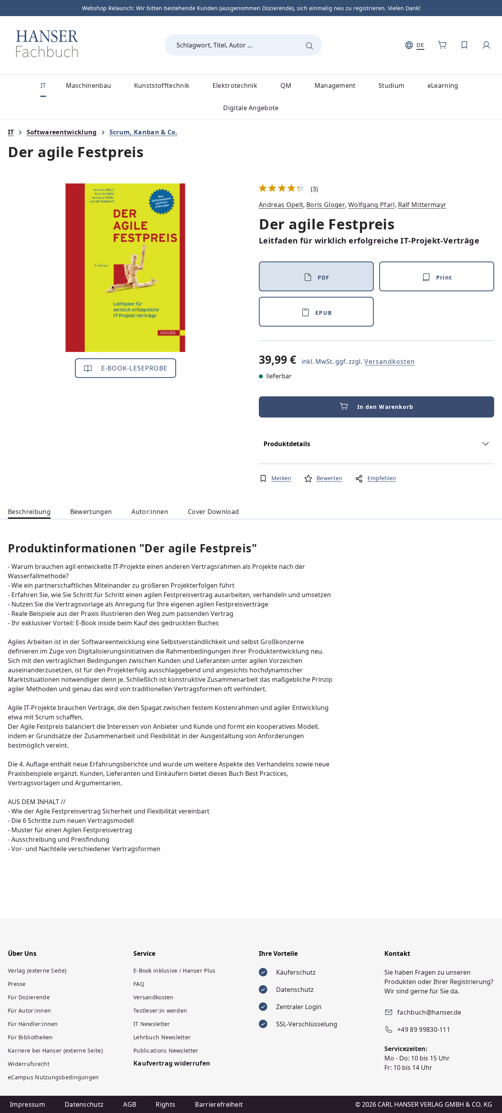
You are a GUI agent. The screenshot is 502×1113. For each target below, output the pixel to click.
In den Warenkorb (385, 406)
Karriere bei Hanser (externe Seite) (55, 1050)
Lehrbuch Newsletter (162, 1037)
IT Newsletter (151, 1024)
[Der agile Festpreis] (125, 267)
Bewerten (329, 478)
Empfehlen (381, 478)
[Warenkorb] (442, 45)
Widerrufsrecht (28, 1064)
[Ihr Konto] (486, 45)
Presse (17, 984)
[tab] (29, 512)
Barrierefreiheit (219, 1104)
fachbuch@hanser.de (429, 1012)
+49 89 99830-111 (423, 1029)
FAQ (138, 984)
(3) (288, 189)
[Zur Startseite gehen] (47, 43)
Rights (165, 1104)
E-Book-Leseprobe (133, 368)
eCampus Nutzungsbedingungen (53, 1077)
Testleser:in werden (160, 1010)
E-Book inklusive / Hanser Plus (174, 970)
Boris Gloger (325, 204)
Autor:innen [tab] (149, 511)
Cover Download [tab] (213, 511)
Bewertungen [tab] (91, 511)
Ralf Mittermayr (422, 204)
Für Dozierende (29, 997)
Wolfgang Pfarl (371, 204)
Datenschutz (84, 1104)
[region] (125, 267)
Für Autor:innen (29, 1010)
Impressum (27, 1104)
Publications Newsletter (165, 1050)
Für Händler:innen (33, 1024)
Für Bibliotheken (30, 1037)
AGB (129, 1104)
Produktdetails (287, 443)
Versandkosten (389, 361)
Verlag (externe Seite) (37, 970)
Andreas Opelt (281, 204)
